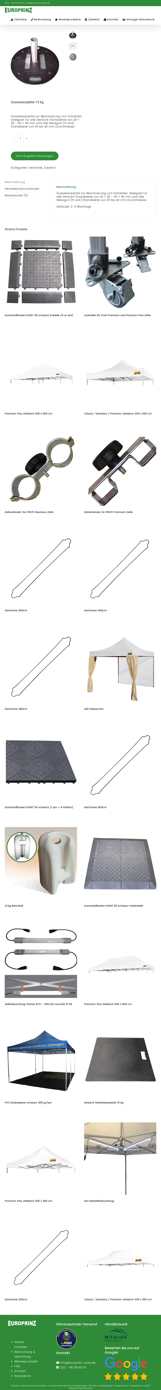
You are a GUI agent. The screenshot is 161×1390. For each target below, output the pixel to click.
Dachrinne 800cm (95, 807)
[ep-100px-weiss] (22, 1322)
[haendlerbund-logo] (116, 1330)
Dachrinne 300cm (16, 1299)
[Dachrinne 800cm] (120, 730)
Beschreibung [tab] (15, 182)
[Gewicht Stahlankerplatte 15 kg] (120, 1026)
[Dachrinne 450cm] (41, 632)
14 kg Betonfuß (14, 906)
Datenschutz (121, 1385)
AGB (146, 1385)
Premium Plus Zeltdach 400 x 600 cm (28, 413)
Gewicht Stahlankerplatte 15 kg (104, 1102)
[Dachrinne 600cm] (41, 534)
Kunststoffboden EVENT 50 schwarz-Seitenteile (113, 906)
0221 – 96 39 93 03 (73, 1367)
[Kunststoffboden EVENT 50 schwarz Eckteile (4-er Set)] (41, 238)
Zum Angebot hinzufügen (34, 156)
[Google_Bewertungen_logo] (126, 1358)
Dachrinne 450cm (16, 709)
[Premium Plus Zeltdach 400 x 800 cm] (120, 927)
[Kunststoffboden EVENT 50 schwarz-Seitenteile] (120, 829)
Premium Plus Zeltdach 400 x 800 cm (108, 1004)
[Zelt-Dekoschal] (120, 632)
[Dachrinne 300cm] (41, 1222)
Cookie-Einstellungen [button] (101, 1385)
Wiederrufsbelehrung (80, 1388)
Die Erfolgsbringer (77, 1385)
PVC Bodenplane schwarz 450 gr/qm (28, 1102)
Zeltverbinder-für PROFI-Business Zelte (29, 512)
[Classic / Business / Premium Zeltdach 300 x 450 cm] (120, 1222)
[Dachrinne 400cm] (120, 534)
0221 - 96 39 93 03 (14, 3)
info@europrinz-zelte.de (38, 3)
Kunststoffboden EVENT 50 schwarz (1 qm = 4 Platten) (39, 807)
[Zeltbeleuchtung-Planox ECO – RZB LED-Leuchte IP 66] (41, 927)
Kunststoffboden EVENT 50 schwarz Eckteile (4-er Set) (39, 315)
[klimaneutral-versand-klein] (66, 1330)
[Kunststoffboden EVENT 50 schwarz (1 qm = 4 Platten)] (41, 730)
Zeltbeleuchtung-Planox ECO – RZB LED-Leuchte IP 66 (38, 1004)
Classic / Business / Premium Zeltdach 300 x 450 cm (118, 1299)
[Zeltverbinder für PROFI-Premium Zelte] (120, 435)
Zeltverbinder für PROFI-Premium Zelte (108, 512)
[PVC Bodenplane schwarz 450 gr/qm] (41, 1026)
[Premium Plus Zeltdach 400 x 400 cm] (41, 1124)
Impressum (136, 1385)
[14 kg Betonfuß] (41, 829)
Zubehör (50, 168)
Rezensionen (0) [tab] (16, 195)
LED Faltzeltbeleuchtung (99, 1201)
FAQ (17, 1366)
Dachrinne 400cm (95, 610)
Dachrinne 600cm (16, 610)
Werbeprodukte (26, 1361)
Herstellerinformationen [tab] (22, 189)
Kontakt (20, 1371)
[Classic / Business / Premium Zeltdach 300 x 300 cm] (120, 337)
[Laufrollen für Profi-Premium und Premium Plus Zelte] (120, 238)
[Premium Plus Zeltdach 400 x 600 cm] (41, 337)
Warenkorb (22, 1376)
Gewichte (35, 168)
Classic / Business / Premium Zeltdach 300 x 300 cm (118, 413)
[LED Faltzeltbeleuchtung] (120, 1124)
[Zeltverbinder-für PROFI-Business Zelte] (41, 435)
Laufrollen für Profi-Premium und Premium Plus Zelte (117, 315)
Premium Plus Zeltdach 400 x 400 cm (28, 1201)
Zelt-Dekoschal (93, 709)
